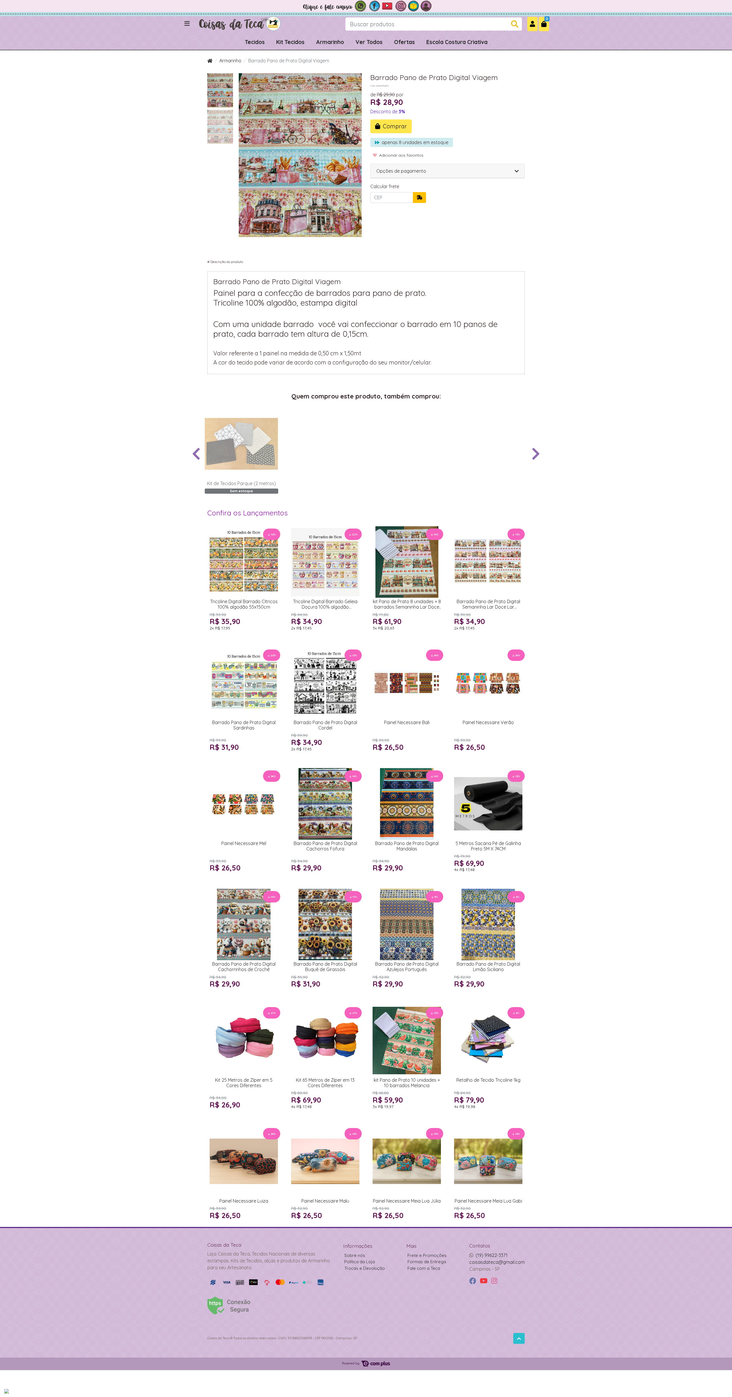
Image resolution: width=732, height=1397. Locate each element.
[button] (532, 24)
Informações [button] (357, 1246)
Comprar (246, 637)
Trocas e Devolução (364, 1268)
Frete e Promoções (427, 1255)
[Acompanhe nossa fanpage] (374, 5)
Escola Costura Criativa (457, 42)
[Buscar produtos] (515, 24)
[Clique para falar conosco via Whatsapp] (334, 5)
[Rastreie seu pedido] (413, 5)
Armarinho (330, 42)
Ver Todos (369, 42)
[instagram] (494, 1281)
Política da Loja (359, 1261)
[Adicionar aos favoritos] (212, 413)
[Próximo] (536, 453)
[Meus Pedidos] (426, 5)
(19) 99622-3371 (492, 1255)
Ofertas (404, 42)
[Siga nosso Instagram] (401, 5)
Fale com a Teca (423, 1268)
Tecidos (255, 42)
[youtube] (484, 1281)
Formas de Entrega (426, 1261)
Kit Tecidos (290, 42)
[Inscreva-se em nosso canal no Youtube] (387, 5)
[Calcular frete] (419, 197)
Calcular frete (384, 186)
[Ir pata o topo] (519, 1338)
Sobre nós (354, 1255)
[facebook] (473, 1281)
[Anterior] (196, 453)
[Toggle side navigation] (187, 24)
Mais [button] (411, 1246)
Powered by (351, 1363)
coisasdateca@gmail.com (497, 1262)
